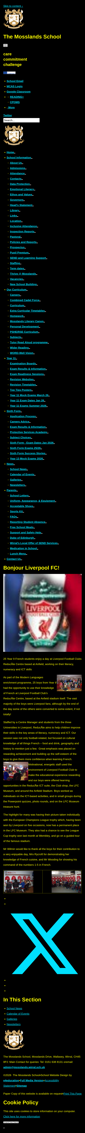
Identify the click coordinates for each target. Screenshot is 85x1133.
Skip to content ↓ (13, 5)
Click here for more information (21, 1116)
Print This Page (72, 1093)
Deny (11, 1122)
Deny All (16, 1122)
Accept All (6, 1122)
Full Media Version (32, 1080)
